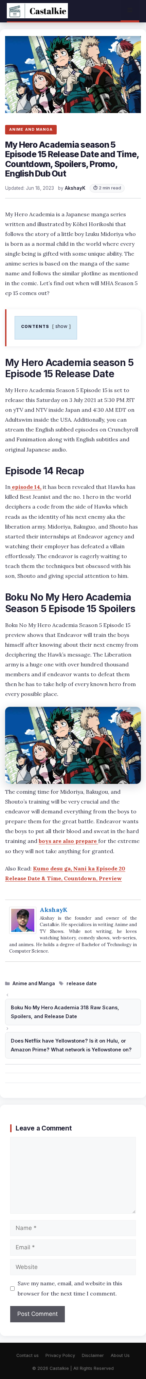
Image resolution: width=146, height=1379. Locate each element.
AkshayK (53, 910)
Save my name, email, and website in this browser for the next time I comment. (70, 1288)
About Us (120, 1355)
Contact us (27, 1355)
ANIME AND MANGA (31, 129)
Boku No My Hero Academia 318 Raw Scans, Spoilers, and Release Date (65, 1012)
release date (82, 983)
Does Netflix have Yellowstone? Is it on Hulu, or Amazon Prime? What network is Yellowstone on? (71, 1045)
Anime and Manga (34, 983)
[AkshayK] (22, 931)
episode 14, (26, 486)
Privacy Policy (60, 1355)
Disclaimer (93, 1355)
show (61, 326)
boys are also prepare (68, 841)
